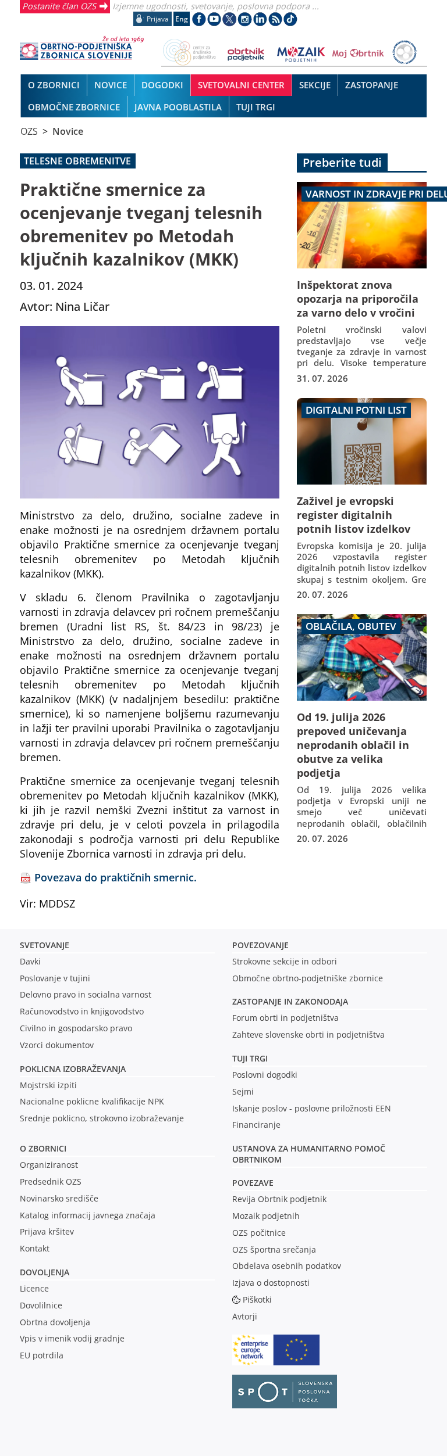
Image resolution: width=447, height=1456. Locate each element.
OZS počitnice (259, 1232)
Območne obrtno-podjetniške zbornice (307, 978)
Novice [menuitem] (110, 85)
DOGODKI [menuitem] (162, 85)
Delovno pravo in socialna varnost (85, 994)
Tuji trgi (250, 1058)
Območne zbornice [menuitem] (74, 107)
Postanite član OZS (59, 6)
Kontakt (34, 1248)
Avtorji (244, 1316)
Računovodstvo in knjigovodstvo (82, 1011)
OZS (29, 131)
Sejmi (243, 1091)
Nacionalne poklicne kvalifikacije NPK (92, 1101)
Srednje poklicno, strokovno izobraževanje (102, 1118)
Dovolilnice (41, 1305)
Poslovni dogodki (264, 1074)
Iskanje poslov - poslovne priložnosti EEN (311, 1108)
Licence (34, 1288)
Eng (181, 19)
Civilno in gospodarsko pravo (76, 1028)
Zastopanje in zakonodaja (290, 1001)
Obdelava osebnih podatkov (286, 1265)
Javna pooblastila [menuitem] (178, 107)
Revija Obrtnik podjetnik (279, 1198)
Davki (30, 961)
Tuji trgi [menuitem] (255, 107)
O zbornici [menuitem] (54, 85)
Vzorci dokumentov (57, 1044)
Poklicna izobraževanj (70, 1068)
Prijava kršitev (47, 1231)
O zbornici (43, 1148)
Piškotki (257, 1299)
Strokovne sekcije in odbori (284, 961)
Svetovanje (44, 945)
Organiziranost (49, 1164)
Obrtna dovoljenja (55, 1322)
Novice (67, 131)
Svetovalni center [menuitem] (241, 85)
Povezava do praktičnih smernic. (115, 877)
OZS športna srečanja (274, 1249)
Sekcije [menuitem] (315, 85)
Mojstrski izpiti (48, 1085)
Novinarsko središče (59, 1198)
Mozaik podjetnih (266, 1215)
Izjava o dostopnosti (271, 1282)
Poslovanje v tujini (55, 978)
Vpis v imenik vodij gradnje (72, 1338)
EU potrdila (41, 1355)
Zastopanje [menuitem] (371, 85)
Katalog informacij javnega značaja (87, 1215)
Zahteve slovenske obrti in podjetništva (308, 1034)
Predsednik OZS (50, 1181)
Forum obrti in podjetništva (285, 1017)
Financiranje (256, 1124)
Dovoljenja (44, 1272)
